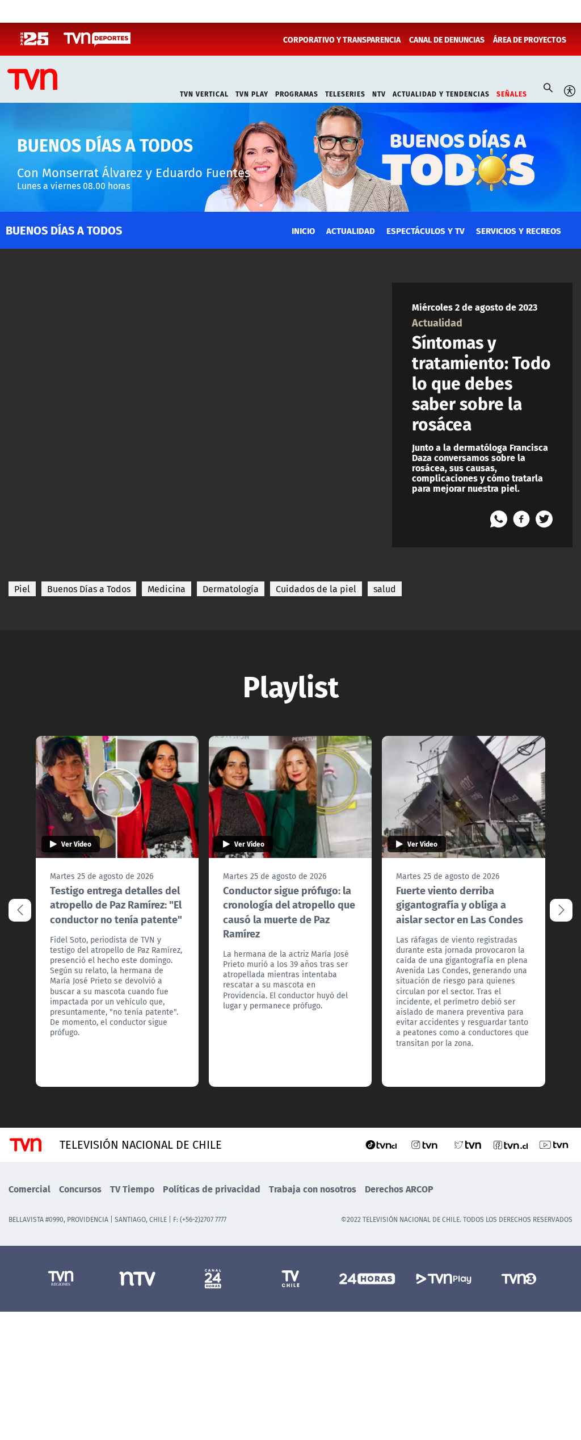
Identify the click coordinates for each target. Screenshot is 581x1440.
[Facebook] (521, 519)
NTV (379, 93)
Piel (22, 589)
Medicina (167, 589)
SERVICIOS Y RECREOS (518, 230)
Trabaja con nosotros (312, 1189)
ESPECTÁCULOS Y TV (425, 230)
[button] (561, 910)
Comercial (29, 1189)
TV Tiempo (132, 1189)
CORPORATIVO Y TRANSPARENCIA (342, 39)
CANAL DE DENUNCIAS (447, 39)
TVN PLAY (251, 93)
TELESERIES (345, 93)
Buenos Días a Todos (88, 589)
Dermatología (231, 589)
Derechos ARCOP (399, 1189)
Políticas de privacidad (211, 1189)
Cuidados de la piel (316, 589)
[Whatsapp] (498, 519)
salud (384, 589)
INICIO (303, 230)
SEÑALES (511, 93)
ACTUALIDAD (350, 230)
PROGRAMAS (296, 93)
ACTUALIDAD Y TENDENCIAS (441, 93)
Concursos (80, 1189)
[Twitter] (544, 519)
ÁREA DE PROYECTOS (529, 39)
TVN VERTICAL (204, 93)
